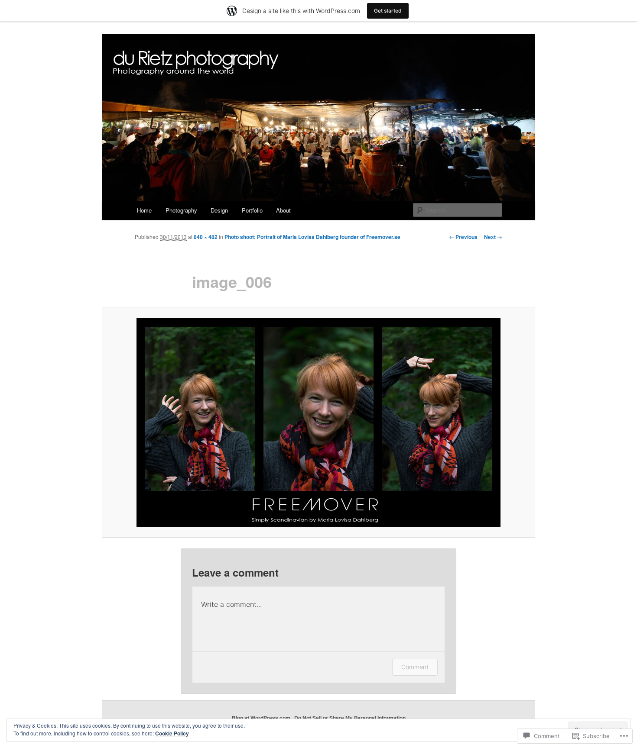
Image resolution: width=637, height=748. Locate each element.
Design (219, 210)
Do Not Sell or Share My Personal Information (350, 718)
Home (144, 210)
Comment (415, 667)
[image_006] (318, 422)
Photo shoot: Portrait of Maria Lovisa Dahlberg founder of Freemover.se (312, 237)
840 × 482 (206, 237)
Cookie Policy (172, 733)
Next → (493, 237)
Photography (181, 210)
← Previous (463, 237)
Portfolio (252, 210)
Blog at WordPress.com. (262, 718)
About (283, 210)
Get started (388, 10)
